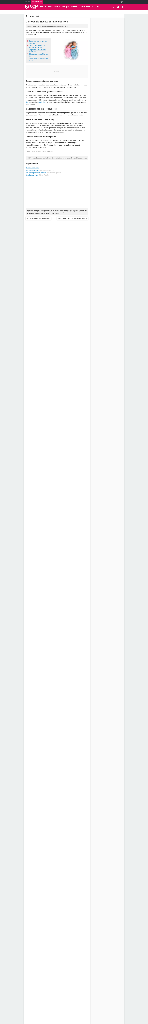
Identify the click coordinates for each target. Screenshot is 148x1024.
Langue (121, 2)
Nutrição (65, 7)
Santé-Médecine (37, 2)
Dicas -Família (44, 175)
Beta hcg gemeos (32, 175)
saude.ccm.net (43, 213)
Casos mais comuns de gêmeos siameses (37, 46)
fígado (28, 102)
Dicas (32, 16)
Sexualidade (85, 7)
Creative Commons (79, 210)
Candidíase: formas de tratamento (39, 218)
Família (57, 7)
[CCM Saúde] (31, 7)
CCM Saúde (36, 213)
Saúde (50, 7)
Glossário (96, 7)
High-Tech (27, 2)
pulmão (42, 102)
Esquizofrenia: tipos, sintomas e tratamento (71, 218)
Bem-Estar (75, 7)
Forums (43, 7)
